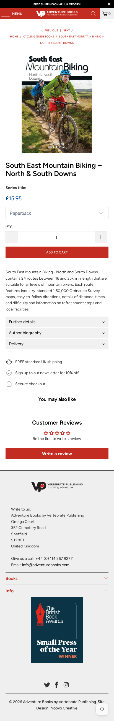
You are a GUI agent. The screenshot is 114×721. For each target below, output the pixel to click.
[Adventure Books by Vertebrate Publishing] (57, 13)
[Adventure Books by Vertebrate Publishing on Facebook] (57, 685)
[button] (57, 322)
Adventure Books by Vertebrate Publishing (59, 702)
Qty (9, 226)
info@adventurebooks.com (45, 565)
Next (67, 30)
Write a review (57, 453)
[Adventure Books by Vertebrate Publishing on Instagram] (66, 685)
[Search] (93, 13)
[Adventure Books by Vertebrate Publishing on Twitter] (47, 685)
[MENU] (3, 13)
